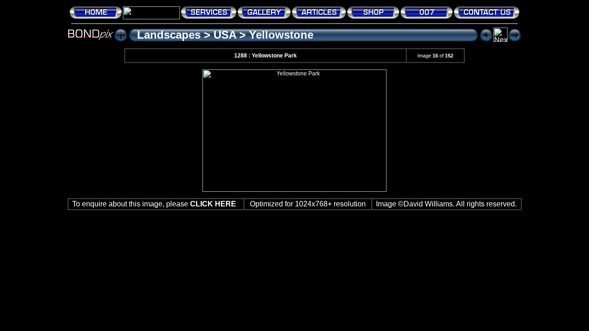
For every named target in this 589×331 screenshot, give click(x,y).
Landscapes (169, 35)
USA (225, 35)
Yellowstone (281, 35)
